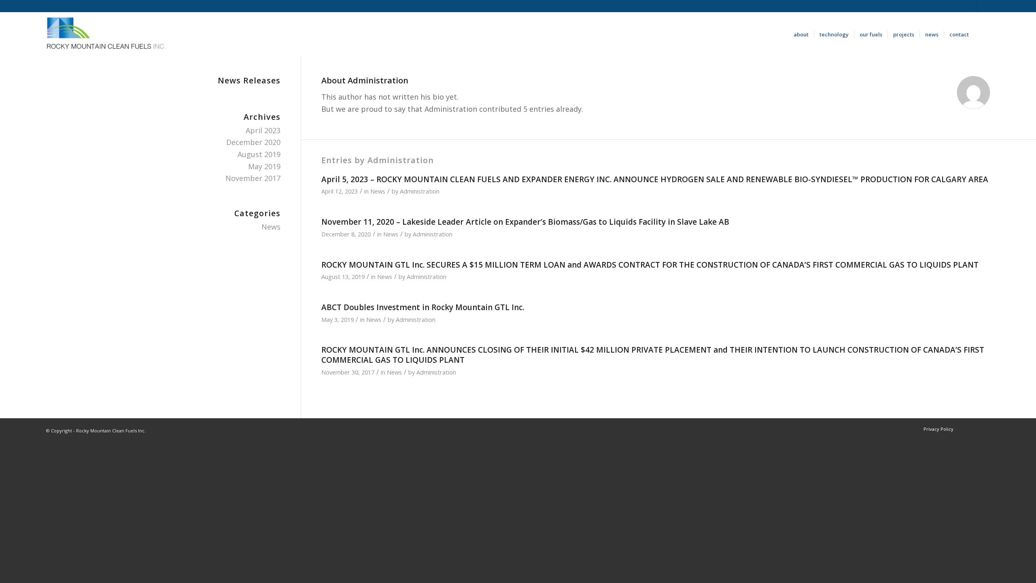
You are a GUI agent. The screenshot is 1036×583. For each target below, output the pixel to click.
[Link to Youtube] (971, 6)
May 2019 (264, 166)
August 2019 (259, 154)
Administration (419, 191)
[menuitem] (801, 34)
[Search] (982, 34)
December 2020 (253, 142)
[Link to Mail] (984, 6)
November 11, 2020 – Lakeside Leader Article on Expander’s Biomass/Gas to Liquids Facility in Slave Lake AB (525, 222)
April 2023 (263, 130)
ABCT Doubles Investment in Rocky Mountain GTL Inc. (422, 307)
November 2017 (252, 178)
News (377, 191)
